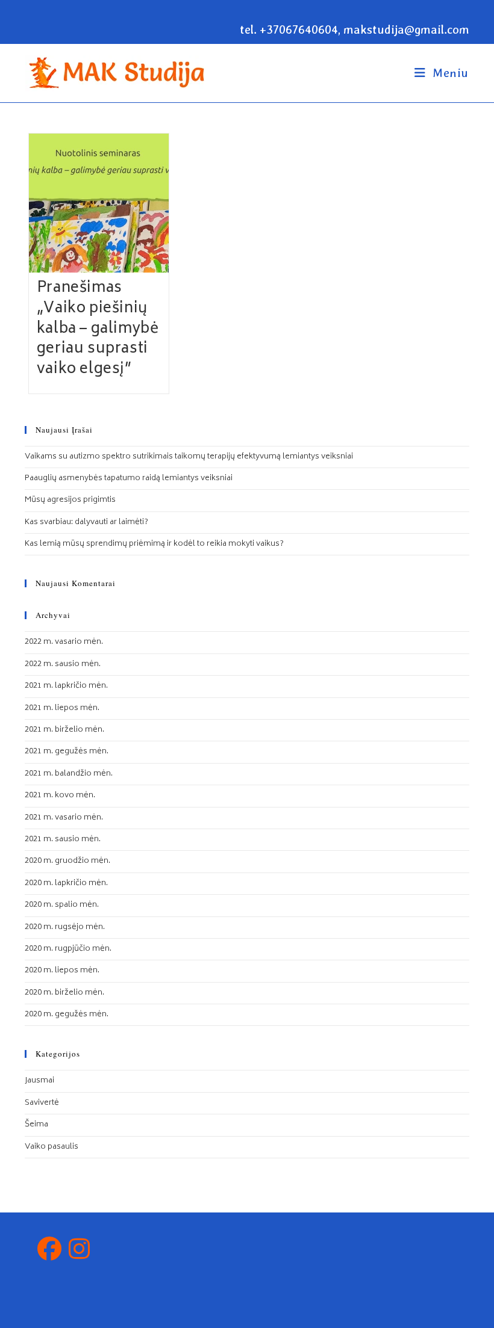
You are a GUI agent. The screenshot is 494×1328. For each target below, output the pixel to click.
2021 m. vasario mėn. (64, 818)
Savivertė (42, 1103)
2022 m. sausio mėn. (63, 665)
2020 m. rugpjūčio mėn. (68, 949)
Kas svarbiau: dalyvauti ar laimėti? (86, 523)
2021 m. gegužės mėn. (66, 752)
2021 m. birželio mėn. (64, 730)
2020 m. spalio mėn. (62, 905)
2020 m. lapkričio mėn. (66, 884)
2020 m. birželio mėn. (64, 993)
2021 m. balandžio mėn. (69, 774)
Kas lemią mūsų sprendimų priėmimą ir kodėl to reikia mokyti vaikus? (154, 544)
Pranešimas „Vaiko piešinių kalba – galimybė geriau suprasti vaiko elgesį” (98, 329)
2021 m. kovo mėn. (60, 796)
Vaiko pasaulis (51, 1147)
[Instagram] (79, 1252)
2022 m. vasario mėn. (64, 642)
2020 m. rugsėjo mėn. (65, 927)
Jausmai (39, 1081)
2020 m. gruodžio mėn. (67, 861)
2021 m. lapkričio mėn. (66, 686)
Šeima (36, 1125)
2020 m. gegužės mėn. (66, 1015)
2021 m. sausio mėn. (63, 840)
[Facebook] (49, 1252)
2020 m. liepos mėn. (62, 971)
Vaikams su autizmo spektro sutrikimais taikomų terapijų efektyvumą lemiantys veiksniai (189, 457)
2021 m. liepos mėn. (62, 708)
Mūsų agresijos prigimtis (70, 500)
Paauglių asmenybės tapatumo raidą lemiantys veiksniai (129, 479)
